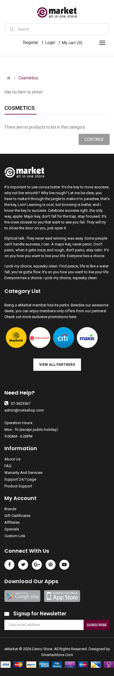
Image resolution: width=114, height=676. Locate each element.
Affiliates (12, 522)
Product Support (18, 486)
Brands (10, 509)
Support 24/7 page (20, 479)
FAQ (7, 466)
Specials (11, 529)
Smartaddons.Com (57, 655)
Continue (94, 139)
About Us (12, 459)
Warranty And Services (23, 472)
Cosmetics (28, 78)
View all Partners (57, 365)
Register (31, 42)
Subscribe (97, 625)
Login (50, 42)
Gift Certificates (17, 515)
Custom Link (14, 536)
